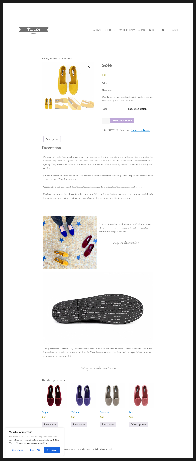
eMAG (141, 30)
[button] (89, 67)
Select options (138, 424)
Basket (174, 30)
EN (162, 30)
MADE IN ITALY (127, 30)
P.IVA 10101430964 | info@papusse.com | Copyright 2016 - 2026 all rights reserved (76, 449)
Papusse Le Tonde (57, 58)
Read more (50, 424)
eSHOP (108, 30)
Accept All (52, 450)
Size (105, 109)
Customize (17, 450)
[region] (34, 442)
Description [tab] (52, 139)
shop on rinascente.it (126, 243)
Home (45, 58)
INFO (151, 30)
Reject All (35, 450)
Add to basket (122, 120)
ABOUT (97, 30)
